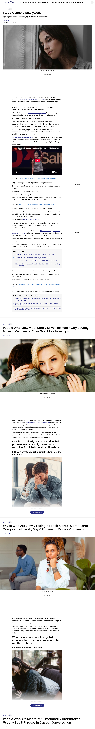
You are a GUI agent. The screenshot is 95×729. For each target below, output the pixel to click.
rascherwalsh (7, 20)
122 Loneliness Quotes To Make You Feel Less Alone (37, 178)
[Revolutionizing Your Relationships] (9, 2)
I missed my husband (31, 220)
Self (36, 2)
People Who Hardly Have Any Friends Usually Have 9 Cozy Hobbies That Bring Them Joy (38, 299)
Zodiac (25, 2)
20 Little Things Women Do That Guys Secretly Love (32, 258)
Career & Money (70, 2)
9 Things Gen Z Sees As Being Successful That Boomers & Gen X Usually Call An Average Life (37, 304)
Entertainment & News (48, 2)
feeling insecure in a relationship (38, 423)
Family (39, 2)
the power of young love (37, 113)
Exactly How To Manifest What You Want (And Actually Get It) (36, 261)
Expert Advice (79, 2)
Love (21, 2)
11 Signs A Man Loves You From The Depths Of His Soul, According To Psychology (37, 264)
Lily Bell (5, 727)
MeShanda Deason (8, 534)
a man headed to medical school (32, 99)
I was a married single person (23, 137)
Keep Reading (37, 512)
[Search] (88, 2)
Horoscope (31, 2)
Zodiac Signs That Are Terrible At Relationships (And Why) (35, 254)
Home (4, 9)
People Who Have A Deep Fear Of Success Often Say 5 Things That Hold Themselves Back (38, 308)
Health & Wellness (60, 2)
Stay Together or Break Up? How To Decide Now (36, 204)
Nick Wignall (6, 335)
